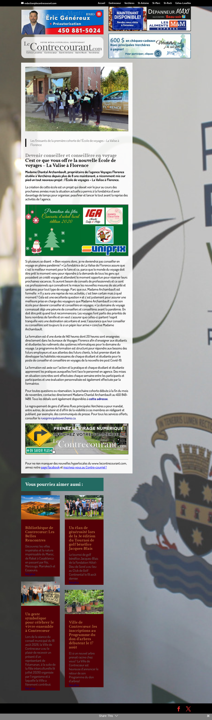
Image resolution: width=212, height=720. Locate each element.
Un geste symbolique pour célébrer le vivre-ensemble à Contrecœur (39, 622)
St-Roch (168, 3)
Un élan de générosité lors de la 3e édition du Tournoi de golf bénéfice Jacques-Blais (82, 538)
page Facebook (50, 467)
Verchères (129, 3)
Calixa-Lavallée (183, 3)
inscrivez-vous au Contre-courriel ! (85, 467)
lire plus (30, 574)
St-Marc (156, 3)
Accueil (101, 3)
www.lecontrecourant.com (109, 463)
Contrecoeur (115, 3)
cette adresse (98, 399)
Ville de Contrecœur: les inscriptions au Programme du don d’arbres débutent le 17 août (83, 635)
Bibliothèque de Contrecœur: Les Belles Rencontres (39, 534)
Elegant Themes (44, 708)
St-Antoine (143, 3)
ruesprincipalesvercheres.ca (58, 418)
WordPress (81, 708)
